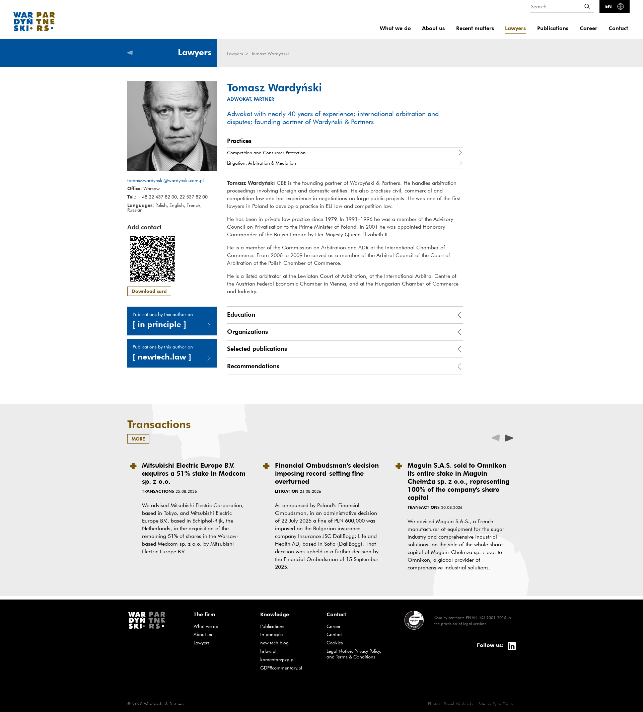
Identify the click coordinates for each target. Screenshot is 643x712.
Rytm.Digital (504, 703)
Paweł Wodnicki (458, 703)
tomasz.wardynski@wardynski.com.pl (165, 180)
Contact (618, 28)
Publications (552, 28)
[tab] (345, 315)
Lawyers (515, 28)
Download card (149, 291)
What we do (395, 28)
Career (588, 28)
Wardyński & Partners (164, 703)
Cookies (335, 643)
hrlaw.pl (288, 651)
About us (433, 28)
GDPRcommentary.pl (288, 667)
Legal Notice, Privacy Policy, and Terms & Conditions (354, 654)
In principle (288, 634)
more (138, 439)
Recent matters (475, 28)
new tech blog (288, 642)
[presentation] (509, 437)
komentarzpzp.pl (288, 659)
